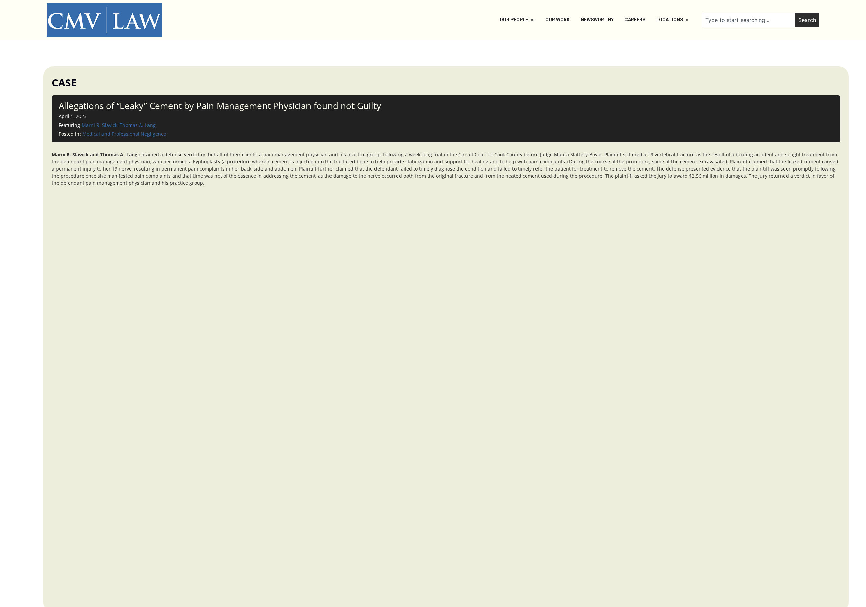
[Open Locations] (687, 19)
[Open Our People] (532, 19)
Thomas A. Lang (138, 125)
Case (64, 82)
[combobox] (748, 20)
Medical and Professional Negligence (124, 134)
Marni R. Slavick (99, 125)
